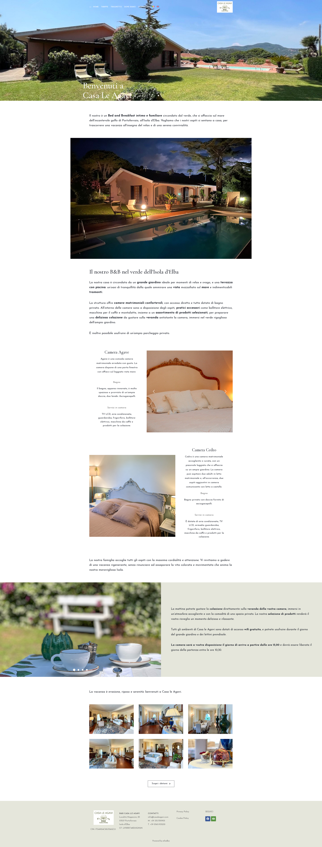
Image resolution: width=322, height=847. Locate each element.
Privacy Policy (183, 812)
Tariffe (104, 7)
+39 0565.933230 (157, 824)
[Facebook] (207, 818)
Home (96, 7)
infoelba (166, 841)
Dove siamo (130, 7)
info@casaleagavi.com (158, 817)
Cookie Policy (183, 818)
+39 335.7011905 (158, 821)
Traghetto (116, 7)
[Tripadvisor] (213, 818)
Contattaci (143, 7)
